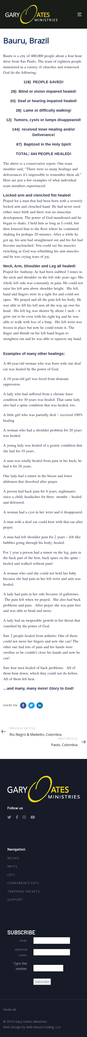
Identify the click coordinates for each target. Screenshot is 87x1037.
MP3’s (12, 866)
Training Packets (23, 891)
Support (15, 900)
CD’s (11, 875)
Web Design (12, 1027)
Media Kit (9, 1010)
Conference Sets (23, 883)
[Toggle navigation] (69, 14)
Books (13, 858)
